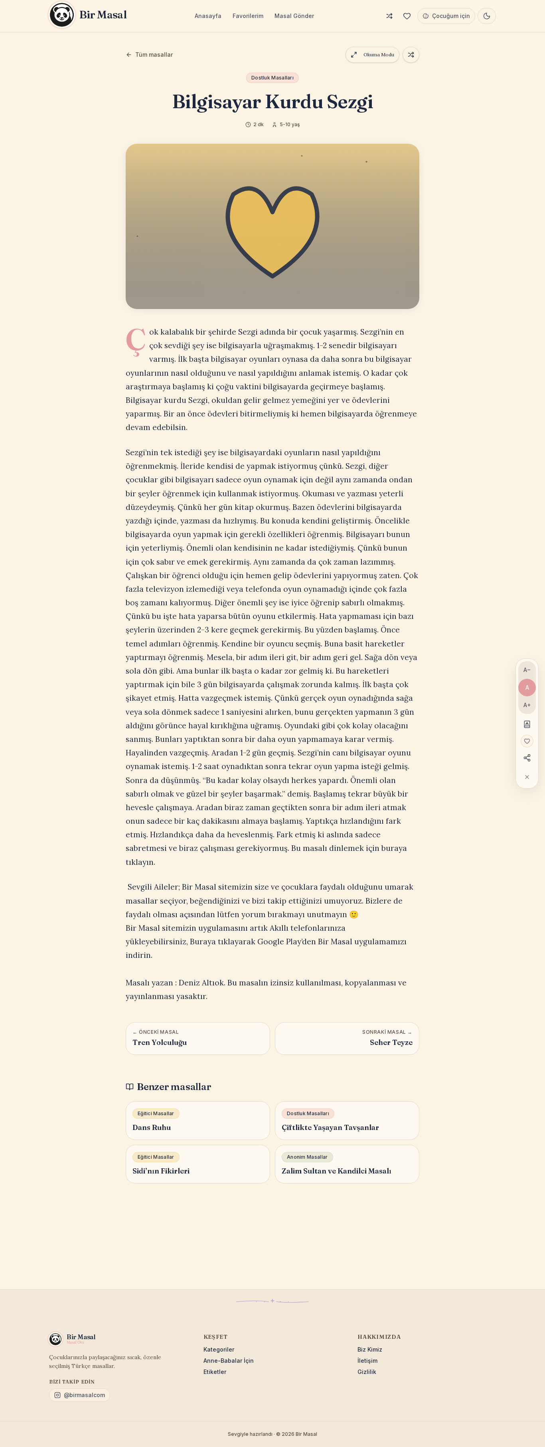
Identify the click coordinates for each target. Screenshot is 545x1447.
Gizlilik (366, 1371)
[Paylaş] (527, 758)
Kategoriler (218, 1349)
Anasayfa (208, 15)
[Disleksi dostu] (527, 724)
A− (527, 669)
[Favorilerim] (407, 16)
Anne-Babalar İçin (228, 1360)
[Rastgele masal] (389, 16)
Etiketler (214, 1371)
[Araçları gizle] (527, 777)
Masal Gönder (294, 15)
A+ (527, 705)
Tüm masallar (154, 54)
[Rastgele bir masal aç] (411, 55)
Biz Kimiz (369, 1349)
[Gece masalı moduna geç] (487, 16)
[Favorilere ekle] (527, 741)
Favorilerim (248, 15)
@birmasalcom (84, 1394)
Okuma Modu (378, 54)
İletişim (367, 1360)
